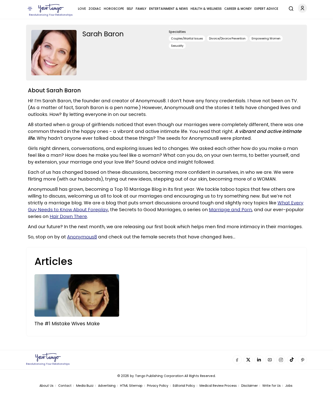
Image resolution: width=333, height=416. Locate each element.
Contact (65, 386)
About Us (46, 386)
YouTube (269, 359)
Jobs (288, 386)
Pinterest (302, 359)
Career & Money (238, 8)
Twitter (248, 359)
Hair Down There (68, 216)
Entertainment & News (168, 8)
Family (141, 8)
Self (130, 8)
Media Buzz (85, 386)
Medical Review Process (218, 386)
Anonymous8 (82, 237)
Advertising (107, 386)
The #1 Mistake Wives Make (67, 323)
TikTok (291, 359)
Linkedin (258, 359)
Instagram (280, 359)
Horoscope (114, 8)
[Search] (290, 8)
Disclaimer (249, 386)
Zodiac (95, 8)
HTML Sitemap (131, 386)
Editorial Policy (184, 386)
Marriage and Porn (230, 209)
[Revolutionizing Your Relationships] (51, 8)
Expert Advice (266, 8)
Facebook (237, 359)
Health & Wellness (206, 8)
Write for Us (271, 386)
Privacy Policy (157, 386)
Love (82, 8)
